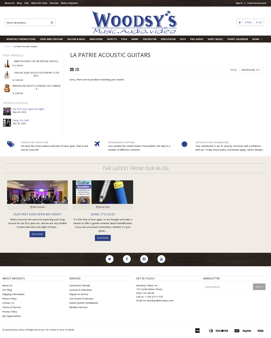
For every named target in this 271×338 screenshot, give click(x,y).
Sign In (239, 3)
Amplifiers (96, 39)
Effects (112, 39)
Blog (19, 3)
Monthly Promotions (21, 39)
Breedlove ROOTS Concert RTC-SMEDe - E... (37, 87)
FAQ (26, 3)
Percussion (168, 39)
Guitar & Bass (76, 39)
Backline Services (78, 307)
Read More (37, 234)
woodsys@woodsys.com (160, 300)
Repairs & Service (78, 294)
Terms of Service (11, 307)
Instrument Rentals (79, 285)
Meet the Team (39, 3)
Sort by (233, 69)
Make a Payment (69, 3)
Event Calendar (238, 39)
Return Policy (9, 298)
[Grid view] (72, 70)
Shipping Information (13, 294)
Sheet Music (215, 39)
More (256, 39)
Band (135, 39)
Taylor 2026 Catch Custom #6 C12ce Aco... (36, 74)
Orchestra (150, 39)
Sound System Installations (83, 302)
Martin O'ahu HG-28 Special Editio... (36, 61)
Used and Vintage (51, 39)
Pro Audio (196, 39)
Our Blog (7, 289)
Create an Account (256, 3)
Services (54, 3)
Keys (183, 39)
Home (7, 46)
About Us (9, 3)
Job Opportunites (11, 315)
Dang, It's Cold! (21, 120)
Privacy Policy (9, 311)
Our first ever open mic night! (28, 108)
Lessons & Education (80, 289)
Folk (124, 39)
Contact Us (8, 302)
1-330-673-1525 (154, 296)
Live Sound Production (81, 298)
